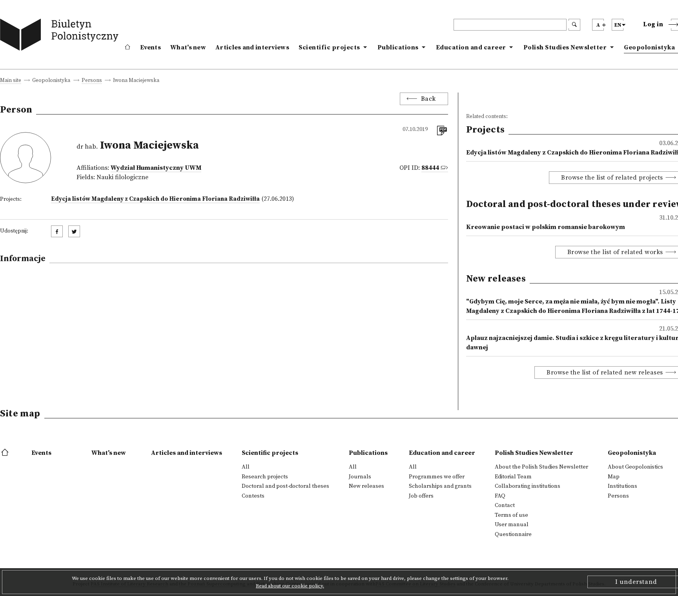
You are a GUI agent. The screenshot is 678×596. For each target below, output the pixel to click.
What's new (188, 47)
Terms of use (511, 515)
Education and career (471, 47)
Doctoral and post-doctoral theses (285, 486)
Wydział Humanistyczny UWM (156, 168)
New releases (366, 486)
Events (150, 47)
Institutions (622, 486)
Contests (253, 496)
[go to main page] (61, 36)
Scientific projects (329, 47)
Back (428, 99)
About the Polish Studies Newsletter (541, 467)
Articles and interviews (252, 47)
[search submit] (574, 25)
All (246, 467)
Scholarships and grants (440, 486)
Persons (92, 81)
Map (614, 476)
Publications (398, 47)
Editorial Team (513, 476)
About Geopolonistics (635, 467)
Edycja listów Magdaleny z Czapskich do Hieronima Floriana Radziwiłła (155, 199)
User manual (512, 524)
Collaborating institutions (527, 486)
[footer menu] (5, 453)
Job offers (421, 496)
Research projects (265, 476)
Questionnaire (513, 534)
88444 (430, 168)
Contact (505, 505)
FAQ (500, 496)
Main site (10, 81)
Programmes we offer (437, 476)
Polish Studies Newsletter (565, 47)
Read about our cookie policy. (290, 586)
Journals (360, 476)
